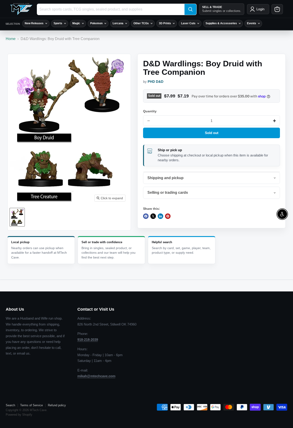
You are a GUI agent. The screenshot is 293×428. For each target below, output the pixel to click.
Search (10, 405)
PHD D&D (155, 81)
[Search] (190, 9)
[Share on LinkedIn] (160, 216)
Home (11, 39)
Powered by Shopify (19, 414)
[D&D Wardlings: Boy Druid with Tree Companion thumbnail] (17, 217)
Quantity (150, 111)
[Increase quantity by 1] (274, 121)
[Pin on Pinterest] (168, 216)
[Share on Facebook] (146, 216)
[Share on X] (153, 216)
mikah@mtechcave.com (96, 376)
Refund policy (57, 405)
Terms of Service (31, 405)
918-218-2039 (87, 340)
